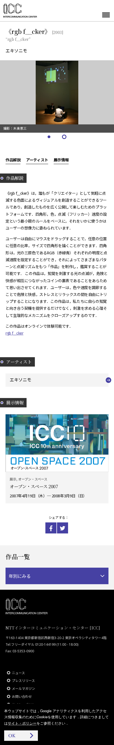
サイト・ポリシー (22, 723)
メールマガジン (23, 688)
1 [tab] (49, 137)
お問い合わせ (22, 696)
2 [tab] (64, 137)
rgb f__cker (14, 333)
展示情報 (61, 159)
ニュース (18, 673)
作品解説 (13, 159)
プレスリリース (23, 680)
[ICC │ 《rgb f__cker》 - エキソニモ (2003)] (50, 527)
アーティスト (37, 159)
